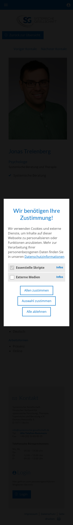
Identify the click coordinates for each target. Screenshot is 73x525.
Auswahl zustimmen (36, 301)
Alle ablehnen (37, 311)
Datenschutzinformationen (44, 257)
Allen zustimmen (36, 290)
